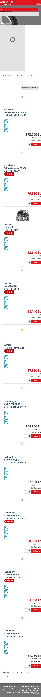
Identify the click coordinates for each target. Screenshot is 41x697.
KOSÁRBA (36, 144)
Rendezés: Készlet (29, 88)
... (3, 79)
